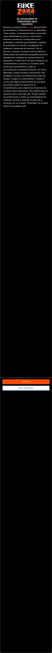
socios (30, 27)
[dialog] (26, 326)
